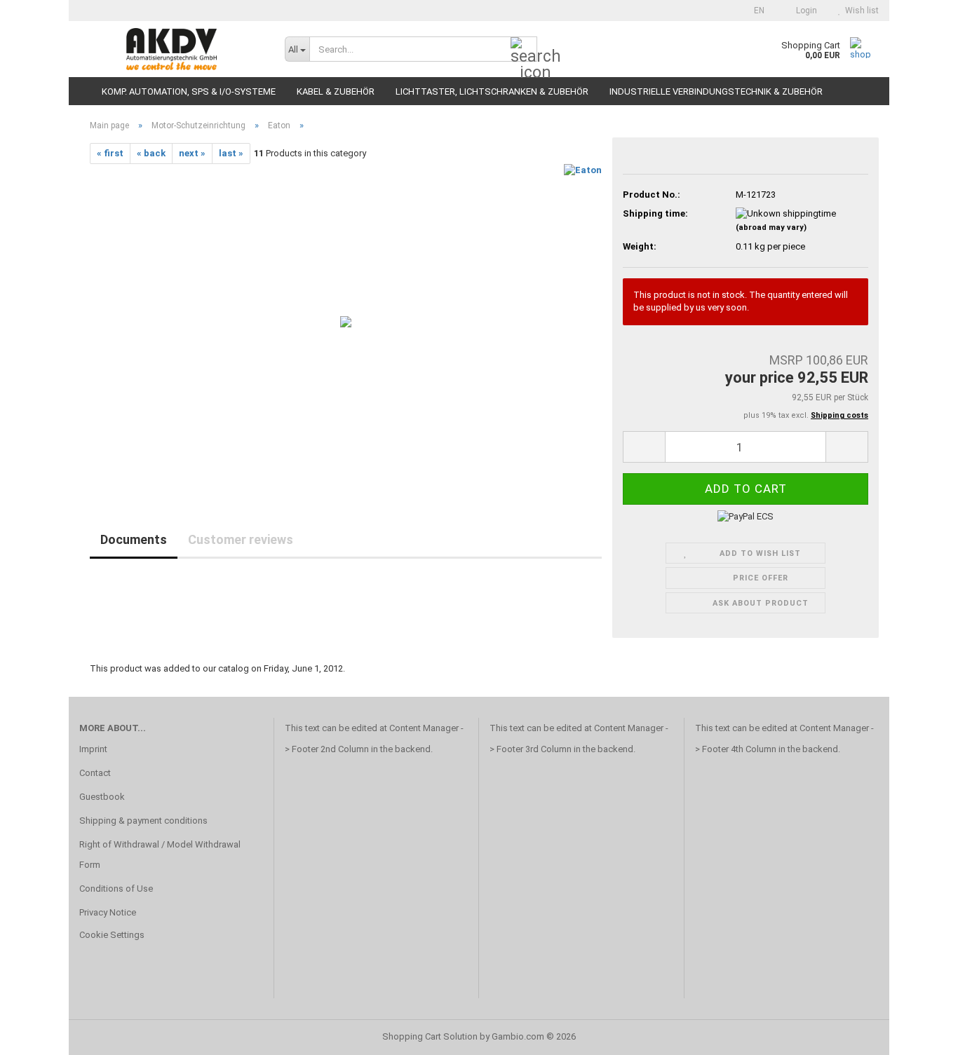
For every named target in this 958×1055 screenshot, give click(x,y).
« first (110, 153)
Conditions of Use (116, 888)
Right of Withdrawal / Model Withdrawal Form (160, 855)
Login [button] (804, 10)
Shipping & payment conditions (143, 820)
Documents (133, 539)
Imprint (93, 749)
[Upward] (919, 1033)
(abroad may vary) (771, 227)
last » (231, 153)
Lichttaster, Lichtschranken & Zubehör (492, 91)
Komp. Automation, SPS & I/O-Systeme (189, 91)
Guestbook (102, 796)
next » (192, 153)
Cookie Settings (111, 935)
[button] (755, 10)
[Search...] (524, 49)
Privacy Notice (107, 912)
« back (151, 153)
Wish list (860, 10)
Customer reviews (240, 539)
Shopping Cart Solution (430, 1036)
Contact (95, 773)
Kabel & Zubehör (336, 91)
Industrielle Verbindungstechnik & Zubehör (716, 91)
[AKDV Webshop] (171, 49)
